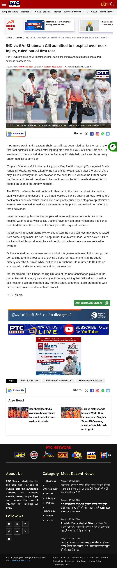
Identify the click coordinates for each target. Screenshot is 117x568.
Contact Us (58, 561)
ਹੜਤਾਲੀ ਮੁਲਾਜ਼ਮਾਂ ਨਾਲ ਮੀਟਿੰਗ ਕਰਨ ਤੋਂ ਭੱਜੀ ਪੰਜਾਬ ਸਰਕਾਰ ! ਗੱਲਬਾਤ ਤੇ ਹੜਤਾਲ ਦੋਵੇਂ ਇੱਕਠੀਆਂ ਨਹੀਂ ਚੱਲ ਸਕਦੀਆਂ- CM (85, 489)
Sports (19, 37)
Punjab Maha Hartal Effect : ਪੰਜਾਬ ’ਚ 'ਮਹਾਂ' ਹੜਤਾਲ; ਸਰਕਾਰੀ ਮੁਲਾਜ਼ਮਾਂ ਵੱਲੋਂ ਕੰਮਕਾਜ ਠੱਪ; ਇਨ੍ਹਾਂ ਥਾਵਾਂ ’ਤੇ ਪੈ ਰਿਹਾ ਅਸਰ (85, 527)
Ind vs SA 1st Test (29, 380)
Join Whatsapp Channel (89, 303)
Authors (104, 557)
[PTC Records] (34, 454)
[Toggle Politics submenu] (31, 12)
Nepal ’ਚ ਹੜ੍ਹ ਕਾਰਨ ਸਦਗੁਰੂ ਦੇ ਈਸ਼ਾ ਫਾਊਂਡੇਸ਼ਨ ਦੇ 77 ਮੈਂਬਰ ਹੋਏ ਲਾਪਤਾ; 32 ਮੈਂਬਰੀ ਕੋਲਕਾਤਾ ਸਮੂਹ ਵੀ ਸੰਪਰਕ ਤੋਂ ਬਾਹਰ (85, 546)
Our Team (81, 561)
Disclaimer (70, 561)
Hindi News (107, 11)
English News (10, 11)
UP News (92, 11)
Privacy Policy (95, 561)
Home (9, 37)
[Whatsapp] (103, 134)
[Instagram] (97, 134)
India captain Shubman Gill (58, 380)
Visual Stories (43, 11)
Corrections (92, 557)
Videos (57, 11)
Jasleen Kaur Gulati (53, 67)
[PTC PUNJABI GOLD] (63, 454)
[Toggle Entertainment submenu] (83, 12)
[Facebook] (92, 134)
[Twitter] (86, 134)
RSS (68, 565)
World (49, 515)
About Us (64, 557)
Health (49, 493)
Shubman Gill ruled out (90, 380)
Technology (49, 510)
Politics (25, 11)
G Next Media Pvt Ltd (20, 560)
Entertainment (72, 11)
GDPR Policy (58, 565)
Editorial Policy (78, 557)
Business (51, 481)
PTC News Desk (26, 67)
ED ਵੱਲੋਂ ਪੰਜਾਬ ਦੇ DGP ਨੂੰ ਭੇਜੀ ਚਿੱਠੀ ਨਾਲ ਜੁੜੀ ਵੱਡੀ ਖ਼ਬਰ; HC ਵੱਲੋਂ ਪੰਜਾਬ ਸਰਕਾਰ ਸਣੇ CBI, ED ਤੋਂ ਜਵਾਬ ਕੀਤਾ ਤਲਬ (85, 508)
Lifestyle (50, 498)
